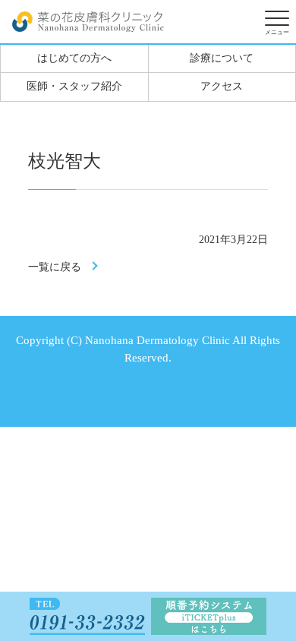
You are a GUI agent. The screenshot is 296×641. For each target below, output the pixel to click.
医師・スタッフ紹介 (74, 86)
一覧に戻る (54, 267)
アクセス (221, 86)
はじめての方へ (74, 58)
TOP (270, 544)
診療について (221, 58)
